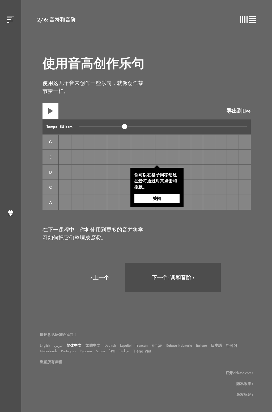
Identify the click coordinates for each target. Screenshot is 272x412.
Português (68, 351)
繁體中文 (93, 345)
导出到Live (239, 110)
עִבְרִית (157, 345)
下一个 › (173, 277)
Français (141, 345)
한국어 (231, 345)
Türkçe (124, 351)
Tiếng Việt (142, 351)
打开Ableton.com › (239, 372)
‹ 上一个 (99, 277)
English (45, 345)
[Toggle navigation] (10, 206)
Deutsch (110, 345)
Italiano (201, 345)
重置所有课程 (51, 361)
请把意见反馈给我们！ (58, 334)
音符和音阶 (62, 19)
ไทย (112, 351)
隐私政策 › (244, 383)
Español (125, 345)
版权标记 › (244, 394)
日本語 (216, 345)
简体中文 (74, 345)
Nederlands (48, 351)
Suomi (100, 351)
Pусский (86, 351)
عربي (58, 345)
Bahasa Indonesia (179, 345)
